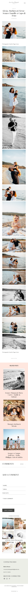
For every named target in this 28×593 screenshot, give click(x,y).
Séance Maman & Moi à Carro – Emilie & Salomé (14, 383)
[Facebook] (4, 578)
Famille (14, 8)
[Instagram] (7, 578)
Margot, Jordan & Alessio (14, 413)
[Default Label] (9, 578)
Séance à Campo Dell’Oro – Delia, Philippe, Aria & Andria (14, 443)
